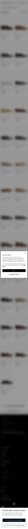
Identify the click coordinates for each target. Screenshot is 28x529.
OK (14, 270)
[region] (14, 264)
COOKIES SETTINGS (14, 274)
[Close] (14, 504)
